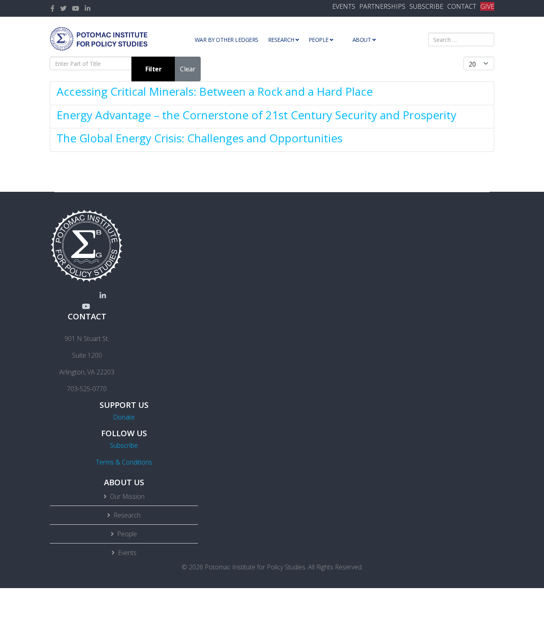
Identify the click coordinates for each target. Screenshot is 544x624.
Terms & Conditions (124, 462)
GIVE (487, 6)
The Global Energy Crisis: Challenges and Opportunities (199, 138)
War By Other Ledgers (226, 39)
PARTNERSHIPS (382, 6)
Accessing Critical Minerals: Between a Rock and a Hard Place (215, 91)
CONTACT (461, 6)
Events (127, 552)
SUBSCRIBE (426, 6)
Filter (153, 69)
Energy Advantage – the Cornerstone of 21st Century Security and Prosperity (256, 114)
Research (281, 39)
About (361, 39)
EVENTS (343, 6)
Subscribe (124, 445)
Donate (124, 417)
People (319, 39)
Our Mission (127, 496)
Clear (188, 69)
